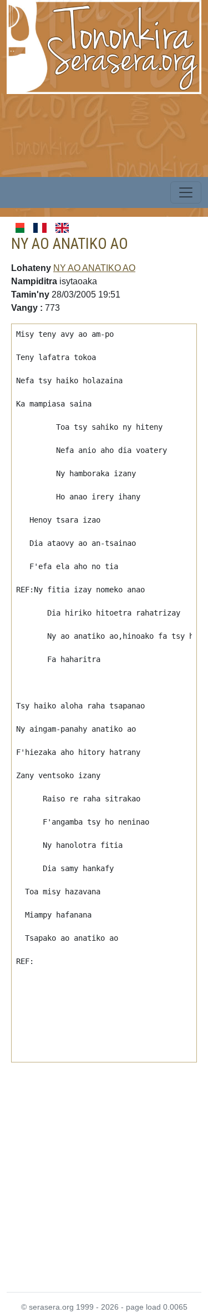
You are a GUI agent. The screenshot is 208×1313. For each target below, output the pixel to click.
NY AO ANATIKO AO (94, 268)
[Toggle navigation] (185, 192)
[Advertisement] (104, 1170)
